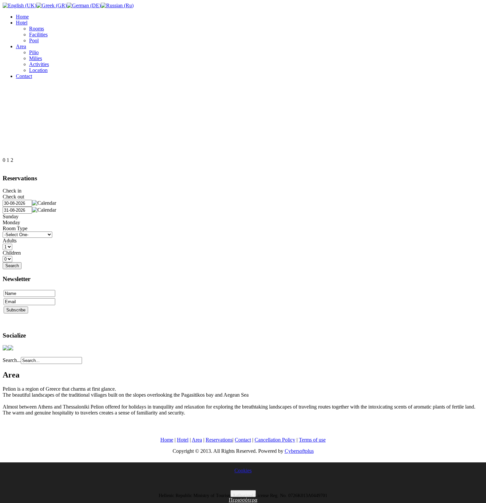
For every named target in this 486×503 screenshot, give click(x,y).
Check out (13, 196)
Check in (12, 191)
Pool (34, 40)
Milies (35, 58)
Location (38, 70)
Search (12, 265)
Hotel (21, 22)
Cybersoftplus (299, 451)
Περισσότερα (243, 500)
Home (22, 16)
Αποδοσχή (243, 493)
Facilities (38, 34)
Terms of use (312, 440)
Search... (12, 360)
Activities (39, 64)
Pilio (34, 52)
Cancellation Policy (275, 440)
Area (21, 46)
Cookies (243, 470)
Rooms (36, 28)
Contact (24, 76)
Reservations (219, 440)
